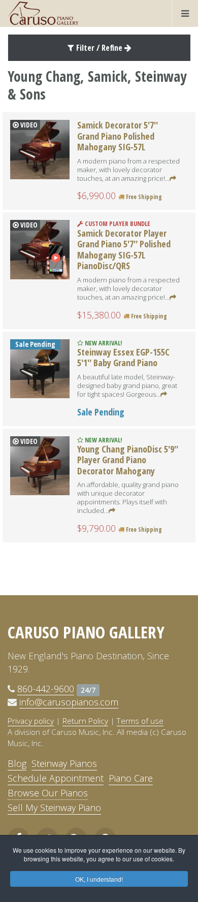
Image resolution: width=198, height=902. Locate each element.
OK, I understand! (99, 879)
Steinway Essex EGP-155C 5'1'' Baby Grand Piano (123, 357)
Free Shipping (143, 196)
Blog (17, 763)
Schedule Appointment (56, 778)
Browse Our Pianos (48, 793)
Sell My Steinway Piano (54, 807)
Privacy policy (31, 721)
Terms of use (140, 721)
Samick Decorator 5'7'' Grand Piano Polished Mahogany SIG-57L (117, 136)
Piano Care (131, 778)
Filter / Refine (99, 47)
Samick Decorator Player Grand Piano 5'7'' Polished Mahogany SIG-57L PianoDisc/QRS (124, 249)
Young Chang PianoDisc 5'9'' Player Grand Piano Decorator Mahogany (127, 460)
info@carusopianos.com (68, 702)
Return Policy (85, 721)
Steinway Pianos (64, 763)
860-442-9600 (45, 689)
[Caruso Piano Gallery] (43, 13)
